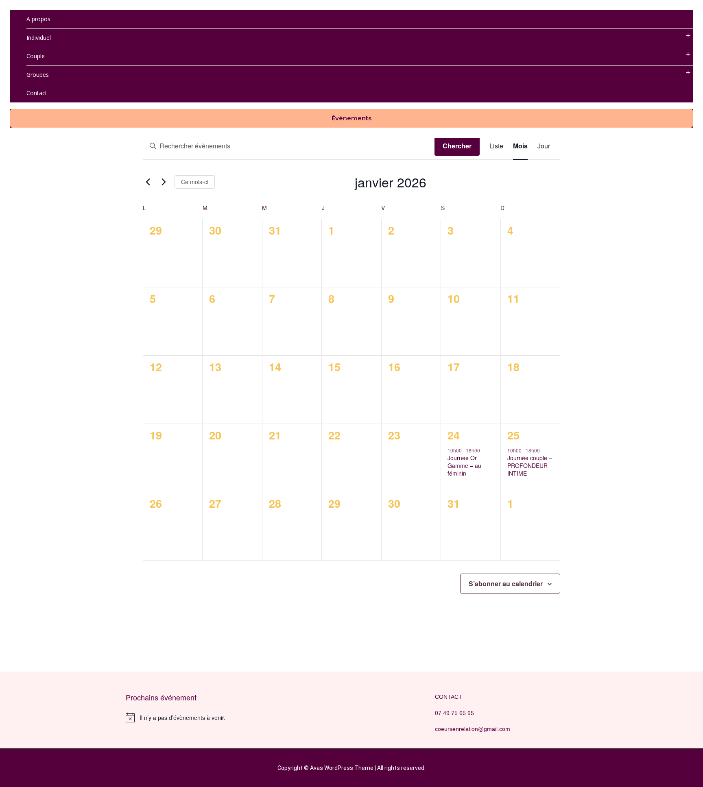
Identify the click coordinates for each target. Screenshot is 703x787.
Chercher (457, 145)
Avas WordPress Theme (341, 768)
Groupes (37, 74)
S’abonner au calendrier (506, 583)
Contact (36, 93)
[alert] (197, 717)
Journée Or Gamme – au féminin (464, 466)
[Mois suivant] (163, 182)
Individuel (38, 37)
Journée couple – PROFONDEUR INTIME (529, 466)
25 (513, 435)
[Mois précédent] (148, 182)
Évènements (351, 118)
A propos (38, 19)
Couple (35, 56)
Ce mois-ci (194, 182)
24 (454, 435)
